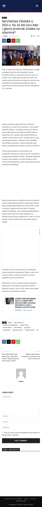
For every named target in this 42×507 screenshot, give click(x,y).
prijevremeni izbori (18, 330)
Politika (9, 14)
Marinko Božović (7, 327)
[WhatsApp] (18, 41)
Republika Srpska (29, 330)
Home (4, 14)
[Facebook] (4, 41)
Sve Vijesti (33, 499)
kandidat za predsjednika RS (10, 325)
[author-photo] (21, 378)
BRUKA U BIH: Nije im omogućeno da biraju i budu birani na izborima (30, 356)
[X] (9, 41)
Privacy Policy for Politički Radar (13, 499)
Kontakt (26, 499)
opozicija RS (27, 327)
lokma (5, 36)
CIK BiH (10, 322)
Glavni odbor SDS (18, 322)
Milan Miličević (18, 327)
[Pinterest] (13, 41)
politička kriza (6, 330)
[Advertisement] (19, 106)
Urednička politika (21, 501)
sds (37, 330)
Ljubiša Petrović (24, 325)
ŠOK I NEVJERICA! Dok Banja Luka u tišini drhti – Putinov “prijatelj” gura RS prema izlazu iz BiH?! (10, 357)
